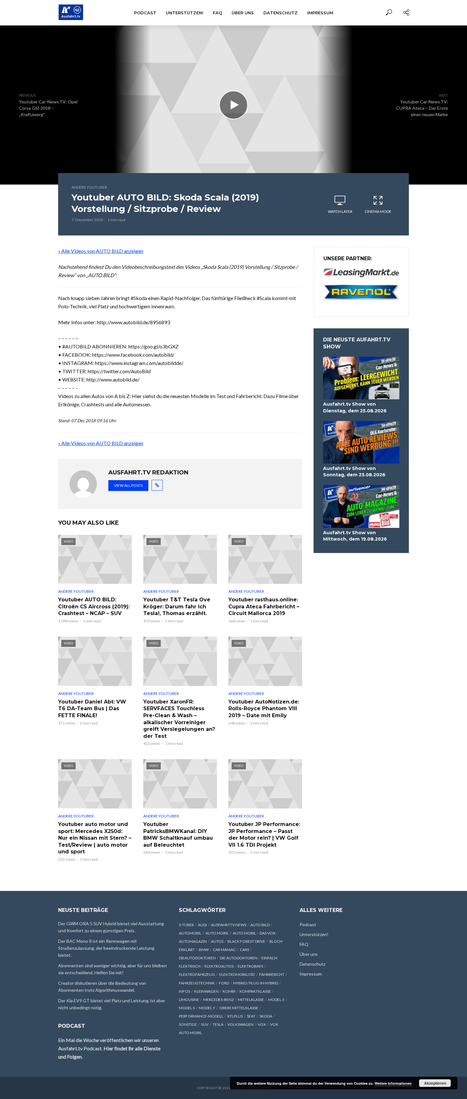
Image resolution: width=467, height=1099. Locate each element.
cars (244, 949)
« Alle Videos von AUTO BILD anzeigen (100, 251)
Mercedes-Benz (218, 999)
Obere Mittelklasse (238, 1007)
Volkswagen (240, 1024)
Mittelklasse (251, 999)
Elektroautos (219, 966)
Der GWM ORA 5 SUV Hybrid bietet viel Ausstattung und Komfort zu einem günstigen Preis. (111, 927)
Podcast (145, 12)
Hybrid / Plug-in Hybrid (255, 983)
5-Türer (186, 924)
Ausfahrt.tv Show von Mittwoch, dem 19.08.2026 (355, 536)
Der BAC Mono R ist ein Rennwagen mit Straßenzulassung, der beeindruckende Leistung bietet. (106, 948)
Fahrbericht (271, 974)
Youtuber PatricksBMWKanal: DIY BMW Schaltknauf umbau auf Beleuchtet (178, 834)
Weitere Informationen (393, 1083)
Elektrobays (250, 966)
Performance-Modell (201, 1016)
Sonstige (188, 1024)
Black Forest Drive (246, 941)
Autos (217, 941)
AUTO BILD (259, 924)
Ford (224, 983)
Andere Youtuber (89, 187)
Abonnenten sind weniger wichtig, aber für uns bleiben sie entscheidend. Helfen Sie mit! (112, 969)
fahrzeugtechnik (197, 983)
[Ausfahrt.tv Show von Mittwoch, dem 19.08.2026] (361, 506)
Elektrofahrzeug (197, 974)
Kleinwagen (206, 991)
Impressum (320, 12)
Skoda (266, 1016)
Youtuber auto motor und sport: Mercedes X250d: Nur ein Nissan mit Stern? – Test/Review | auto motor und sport (94, 838)
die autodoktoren (238, 958)
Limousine (189, 999)
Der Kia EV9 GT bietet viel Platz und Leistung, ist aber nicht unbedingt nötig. (111, 1004)
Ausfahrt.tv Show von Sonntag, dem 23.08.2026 (354, 472)
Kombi (229, 991)
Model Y (207, 1007)
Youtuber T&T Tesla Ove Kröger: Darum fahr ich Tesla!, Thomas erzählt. (176, 606)
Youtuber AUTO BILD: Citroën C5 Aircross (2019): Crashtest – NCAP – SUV (94, 606)
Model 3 (276, 999)
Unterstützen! (184, 12)
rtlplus (235, 1016)
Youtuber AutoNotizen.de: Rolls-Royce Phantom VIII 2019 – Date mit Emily (263, 708)
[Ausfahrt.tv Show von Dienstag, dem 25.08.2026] (361, 378)
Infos (184, 991)
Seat (251, 1016)
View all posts (128, 485)
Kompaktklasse (255, 991)
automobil (190, 933)
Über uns (243, 12)
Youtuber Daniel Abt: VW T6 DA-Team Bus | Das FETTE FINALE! (92, 708)
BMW (204, 949)
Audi (202, 924)
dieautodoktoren (197, 958)
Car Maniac (224, 949)
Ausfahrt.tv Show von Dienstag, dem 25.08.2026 (355, 407)
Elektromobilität (237, 974)
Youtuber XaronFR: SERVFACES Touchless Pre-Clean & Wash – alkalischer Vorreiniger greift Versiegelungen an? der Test (179, 719)
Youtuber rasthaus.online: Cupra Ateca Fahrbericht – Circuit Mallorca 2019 (263, 606)
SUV (204, 1024)
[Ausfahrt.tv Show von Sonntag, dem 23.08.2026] (361, 442)
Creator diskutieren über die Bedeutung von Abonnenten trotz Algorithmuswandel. (102, 986)
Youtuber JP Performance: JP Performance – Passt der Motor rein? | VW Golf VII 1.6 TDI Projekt (264, 834)
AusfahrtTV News (228, 924)
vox (262, 1024)
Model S (187, 1007)
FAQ (217, 12)
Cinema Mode (378, 211)
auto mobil (217, 933)
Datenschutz (280, 12)
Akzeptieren (435, 1083)
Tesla (218, 1024)
